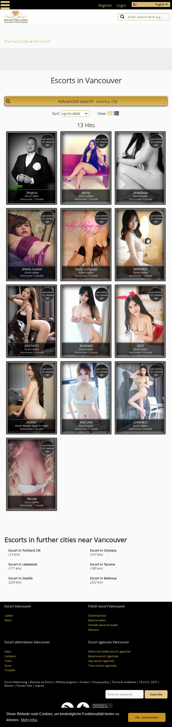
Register (105, 5)
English (159, 4)
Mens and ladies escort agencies (109, 651)
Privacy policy (100, 682)
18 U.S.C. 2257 (148, 682)
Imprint (39, 686)
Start (8, 41)
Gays (7, 651)
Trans (8, 661)
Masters (93, 630)
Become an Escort (41, 682)
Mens (8, 620)
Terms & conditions (124, 682)
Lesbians (10, 656)
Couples (9, 670)
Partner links (24, 686)
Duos (7, 666)
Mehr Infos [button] (29, 720)
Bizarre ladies (97, 620)
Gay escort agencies (101, 661)
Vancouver (42, 41)
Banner (9, 686)
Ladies (8, 616)
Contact (84, 682)
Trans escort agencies (102, 666)
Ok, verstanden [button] (147, 717)
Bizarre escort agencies (103, 656)
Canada (22, 41)
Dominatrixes (97, 616)
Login (121, 5)
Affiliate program (66, 682)
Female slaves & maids (103, 625)
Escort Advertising (15, 682)
